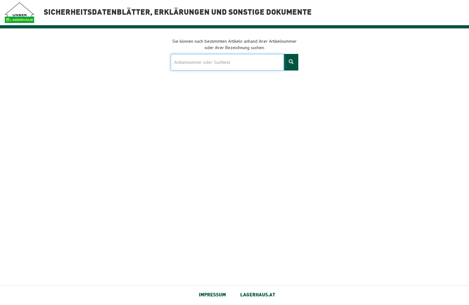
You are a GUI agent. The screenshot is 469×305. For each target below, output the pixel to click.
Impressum (212, 295)
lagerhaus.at (257, 295)
